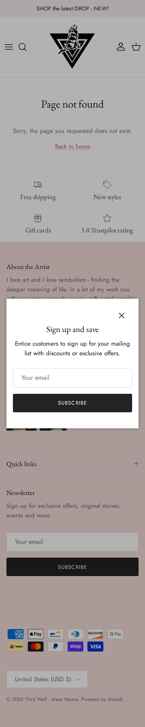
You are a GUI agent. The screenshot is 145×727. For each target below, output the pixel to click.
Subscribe (72, 403)
